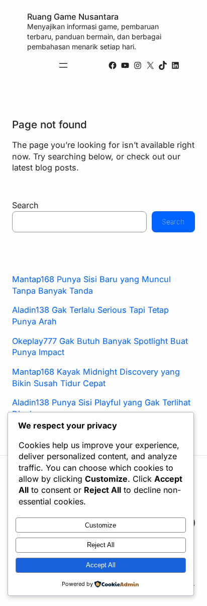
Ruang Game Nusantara (73, 17)
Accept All (101, 565)
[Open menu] (63, 65)
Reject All (101, 545)
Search (25, 205)
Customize (100, 525)
